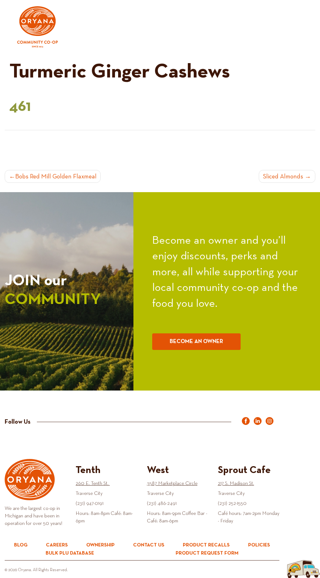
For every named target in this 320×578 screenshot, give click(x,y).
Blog (21, 545)
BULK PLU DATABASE (70, 553)
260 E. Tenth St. (93, 483)
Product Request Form (207, 553)
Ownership (100, 545)
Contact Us (148, 545)
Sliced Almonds (283, 176)
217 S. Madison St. (236, 483)
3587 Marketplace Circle (172, 483)
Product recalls (206, 545)
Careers (57, 545)
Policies (259, 545)
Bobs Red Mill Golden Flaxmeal (56, 176)
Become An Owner (196, 341)
